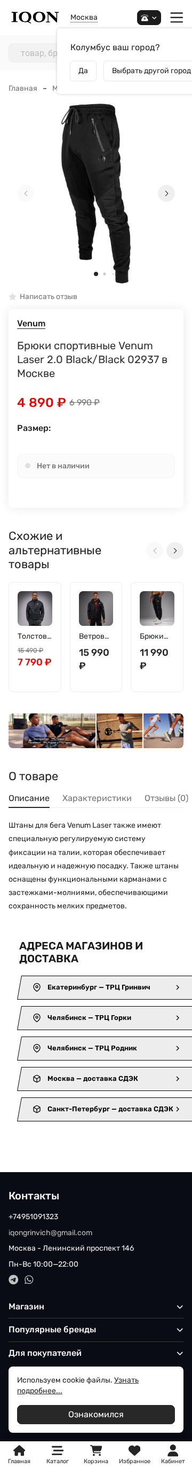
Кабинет (173, 1461)
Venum (31, 323)
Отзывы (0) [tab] (166, 798)
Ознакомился (96, 1414)
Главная (23, 88)
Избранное (134, 1455)
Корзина (96, 1455)
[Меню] (177, 18)
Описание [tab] (29, 798)
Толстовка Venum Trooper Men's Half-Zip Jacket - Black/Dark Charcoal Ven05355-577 (34, 637)
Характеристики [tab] (97, 798)
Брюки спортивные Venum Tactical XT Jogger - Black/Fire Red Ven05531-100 (156, 637)
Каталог (57, 1461)
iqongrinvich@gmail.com (50, 1232)
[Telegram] (14, 1280)
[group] (96, 194)
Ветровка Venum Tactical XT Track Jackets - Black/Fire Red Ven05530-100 (96, 637)
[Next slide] (166, 193)
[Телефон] (149, 18)
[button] (96, 274)
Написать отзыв (48, 297)
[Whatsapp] (29, 1280)
